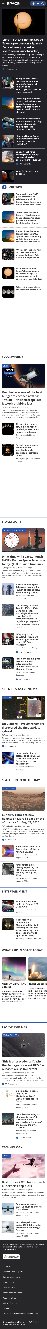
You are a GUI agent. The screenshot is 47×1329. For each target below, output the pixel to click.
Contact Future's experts (13, 1272)
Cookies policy (9, 1287)
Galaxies (7, 697)
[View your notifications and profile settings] (38, 3)
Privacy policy (8, 1282)
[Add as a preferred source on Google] (11, 1256)
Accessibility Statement (12, 1293)
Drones (6, 1156)
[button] (42, 3)
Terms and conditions (11, 1277)
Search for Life (10, 1035)
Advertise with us (9, 1298)
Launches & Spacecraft (14, 530)
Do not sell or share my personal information (20, 1314)
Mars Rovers (9, 788)
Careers (6, 1308)
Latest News (15, 186)
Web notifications (10, 1303)
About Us (6, 1266)
